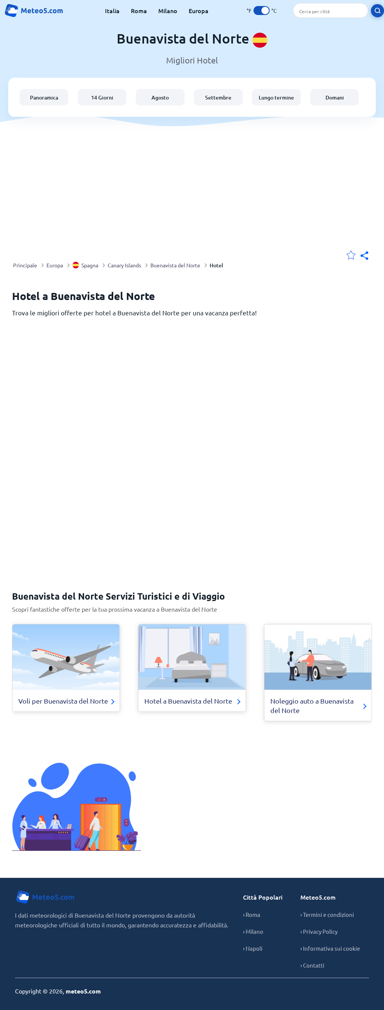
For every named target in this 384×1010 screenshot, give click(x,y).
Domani (335, 97)
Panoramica (44, 97)
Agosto (160, 97)
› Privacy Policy (319, 931)
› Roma (251, 914)
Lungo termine (276, 97)
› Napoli (252, 948)
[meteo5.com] (34, 10)
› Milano (253, 931)
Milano (167, 10)
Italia (112, 10)
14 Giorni (102, 97)
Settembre (218, 97)
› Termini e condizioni (327, 914)
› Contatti (312, 965)
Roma (139, 10)
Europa (198, 10)
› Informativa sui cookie (330, 948)
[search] (377, 10)
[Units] (262, 10)
